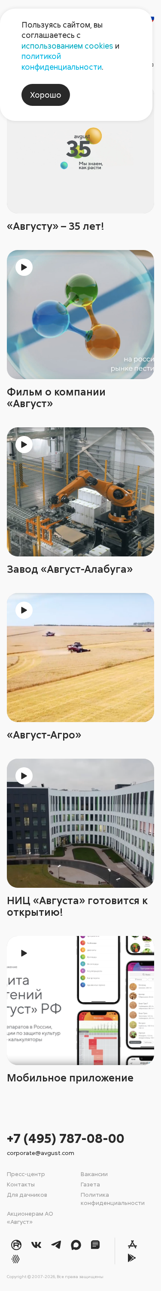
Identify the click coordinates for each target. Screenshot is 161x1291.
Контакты (21, 1184)
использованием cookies (67, 45)
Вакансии (94, 1173)
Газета (90, 1184)
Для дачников (27, 1194)
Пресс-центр (26, 1173)
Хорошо (45, 94)
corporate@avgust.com (40, 1152)
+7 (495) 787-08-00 (66, 1138)
